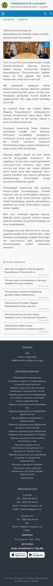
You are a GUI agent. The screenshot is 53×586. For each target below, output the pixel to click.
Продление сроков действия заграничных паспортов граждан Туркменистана (27, 471)
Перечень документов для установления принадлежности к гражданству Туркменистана (27, 448)
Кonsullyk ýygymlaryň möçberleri (27, 464)
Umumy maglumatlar (27, 357)
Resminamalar (27, 478)
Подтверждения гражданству (27, 377)
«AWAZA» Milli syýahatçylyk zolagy (27, 360)
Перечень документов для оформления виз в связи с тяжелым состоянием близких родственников (27, 397)
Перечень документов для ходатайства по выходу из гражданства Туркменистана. (27, 457)
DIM (27, 353)
